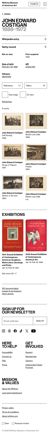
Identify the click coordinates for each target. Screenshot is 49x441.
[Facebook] (15, 331)
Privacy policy (8, 408)
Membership (31, 356)
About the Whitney (10, 389)
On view (30, 95)
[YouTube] (33, 331)
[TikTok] (21, 331)
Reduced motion (22, 423)
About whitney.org (10, 416)
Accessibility (7, 352)
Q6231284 (6, 76)
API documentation (10, 288)
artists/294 (30, 67)
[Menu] (44, 4)
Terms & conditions (10, 412)
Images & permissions (11, 291)
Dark (7, 423)
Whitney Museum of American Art (10, 4)
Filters (29, 85)
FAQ (4, 360)
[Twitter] (27, 331)
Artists (7, 14)
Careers (29, 360)
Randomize (7, 102)
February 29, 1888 (10, 67)
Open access (8, 294)
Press (4, 365)
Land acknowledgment (12, 393)
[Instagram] (4, 331)
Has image (13, 95)
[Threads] (9, 331)
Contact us (6, 356)
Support (29, 352)
